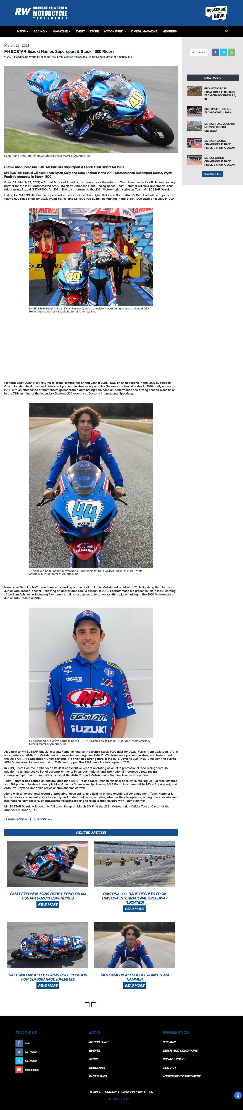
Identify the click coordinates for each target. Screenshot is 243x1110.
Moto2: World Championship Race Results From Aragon (219, 161)
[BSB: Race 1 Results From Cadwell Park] (194, 111)
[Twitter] (223, 52)
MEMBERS (169, 31)
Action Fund (113, 31)
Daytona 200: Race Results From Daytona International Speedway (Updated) (134, 898)
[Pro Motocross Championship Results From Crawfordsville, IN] (194, 91)
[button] (226, 31)
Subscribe (74, 1070)
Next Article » (43, 818)
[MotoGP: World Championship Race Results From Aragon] (194, 143)
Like (78, 1043)
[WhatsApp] (231, 52)
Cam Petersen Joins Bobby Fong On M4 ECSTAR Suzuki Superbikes (48, 896)
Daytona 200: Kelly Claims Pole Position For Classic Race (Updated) (47, 977)
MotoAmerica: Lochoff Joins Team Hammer (135, 977)
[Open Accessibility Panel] (238, 1095)
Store (94, 31)
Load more (211, 173)
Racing (39, 31)
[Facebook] (215, 52)
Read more (47, 904)
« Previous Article (15, 818)
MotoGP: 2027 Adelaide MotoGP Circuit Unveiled (219, 127)
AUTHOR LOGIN (119, 1099)
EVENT (80, 31)
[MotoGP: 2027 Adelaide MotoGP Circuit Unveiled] (194, 126)
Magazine (60, 31)
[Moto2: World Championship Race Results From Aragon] (194, 160)
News (21, 31)
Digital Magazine (144, 31)
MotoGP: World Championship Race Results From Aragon (219, 144)
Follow (76, 1052)
